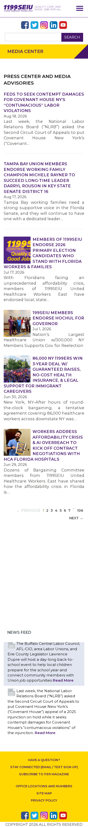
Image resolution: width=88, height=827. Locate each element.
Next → (76, 518)
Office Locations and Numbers (44, 786)
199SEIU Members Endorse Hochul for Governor (58, 318)
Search (72, 37)
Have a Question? (44, 760)
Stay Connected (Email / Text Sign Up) (44, 767)
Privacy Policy (44, 800)
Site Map (44, 793)
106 (80, 510)
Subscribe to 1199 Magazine (44, 774)
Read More (63, 680)
